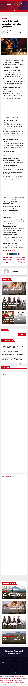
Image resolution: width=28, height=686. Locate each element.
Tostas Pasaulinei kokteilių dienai (13, 290)
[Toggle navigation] (14, 11)
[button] (26, 10)
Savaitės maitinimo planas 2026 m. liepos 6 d (13, 363)
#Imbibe (17, 32)
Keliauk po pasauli (22, 662)
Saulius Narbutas (9, 680)
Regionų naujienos (13, 684)
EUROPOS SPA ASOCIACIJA (7, 669)
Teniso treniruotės (10, 682)
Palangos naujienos (23, 684)
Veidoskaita (2, 682)
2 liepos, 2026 (7, 612)
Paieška (4, 330)
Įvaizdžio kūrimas (18, 680)
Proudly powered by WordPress (7, 659)
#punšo (21, 32)
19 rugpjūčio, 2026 (9, 597)
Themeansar (24, 659)
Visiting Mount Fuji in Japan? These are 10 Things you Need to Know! (13, 595)
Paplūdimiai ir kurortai (8, 636)
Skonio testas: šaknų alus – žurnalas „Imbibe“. (13, 304)
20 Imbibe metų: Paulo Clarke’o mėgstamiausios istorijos (12, 319)
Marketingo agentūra (9, 676)
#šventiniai (14, 34)
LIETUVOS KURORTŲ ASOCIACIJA (14, 666)
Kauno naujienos (4, 684)
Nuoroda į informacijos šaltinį (9, 250)
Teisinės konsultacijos (20, 676)
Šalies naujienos (5, 662)
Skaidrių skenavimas (5, 678)
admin (10, 30)
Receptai (20, 669)
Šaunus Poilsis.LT (14, 4)
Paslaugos (14, 672)
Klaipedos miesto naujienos (17, 678)
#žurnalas (20, 34)
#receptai (9, 34)
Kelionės (5, 591)
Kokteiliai (4, 18)
